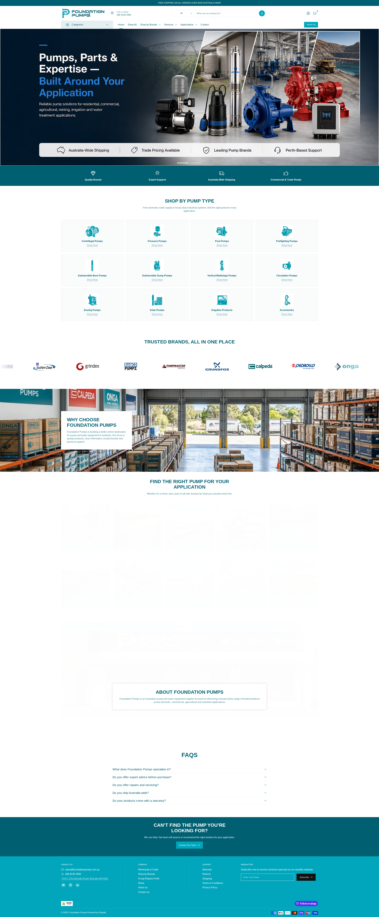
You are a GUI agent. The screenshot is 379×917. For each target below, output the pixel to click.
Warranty (207, 869)
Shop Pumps (238, 118)
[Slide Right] (223, 3)
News (141, 883)
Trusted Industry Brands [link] (247, 103)
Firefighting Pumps (82, 58)
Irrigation (77, 119)
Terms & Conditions (212, 883)
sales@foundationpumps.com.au (82, 869)
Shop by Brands (148, 24)
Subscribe (304, 877)
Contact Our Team (187, 845)
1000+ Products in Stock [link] (248, 97)
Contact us (143, 892)
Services (168, 24)
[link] (119, 13)
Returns (206, 874)
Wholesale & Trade (148, 869)
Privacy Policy (209, 887)
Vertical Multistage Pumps (86, 104)
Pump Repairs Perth (148, 878)
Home (121, 24)
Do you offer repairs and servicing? (136, 785)
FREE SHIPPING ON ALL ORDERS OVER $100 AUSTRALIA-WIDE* (189, 3)
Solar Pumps (79, 81)
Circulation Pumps (82, 42)
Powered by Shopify (96, 912)
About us (142, 887)
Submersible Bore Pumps (86, 89)
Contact (205, 24)
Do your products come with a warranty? (139, 800)
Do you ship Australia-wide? (131, 792)
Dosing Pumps (80, 50)
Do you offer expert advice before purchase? (142, 777)
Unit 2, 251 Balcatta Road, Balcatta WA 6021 (84, 878)
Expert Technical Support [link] (248, 109)
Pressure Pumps (81, 73)
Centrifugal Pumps (82, 35)
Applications (186, 24)
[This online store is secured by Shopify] (67, 903)
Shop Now (92, 245)
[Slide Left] (155, 3)
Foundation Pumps (78, 912)
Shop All (132, 24)
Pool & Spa (79, 66)
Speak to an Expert (260, 118)
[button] (262, 13)
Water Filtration (80, 112)
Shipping (207, 878)
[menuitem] (156, 869)
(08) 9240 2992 (73, 874)
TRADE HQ (311, 25)
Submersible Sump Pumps (87, 96)
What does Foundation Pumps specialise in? (142, 769)
